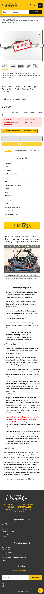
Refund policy (7, 534)
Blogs (4, 560)
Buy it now (22, 144)
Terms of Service (8, 532)
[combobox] (22, 12)
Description (8, 150)
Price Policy (6, 555)
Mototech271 (24, 591)
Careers (4, 526)
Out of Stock (11, 19)
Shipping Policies (8, 552)
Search (35, 12)
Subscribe (35, 577)
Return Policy (6, 550)
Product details (22, 150)
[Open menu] (40, 5)
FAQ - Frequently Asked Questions (14, 557)
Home (3, 19)
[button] (3, 585)
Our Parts (5, 529)
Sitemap (4, 537)
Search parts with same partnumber (19, 131)
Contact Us (6, 547)
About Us (5, 524)
